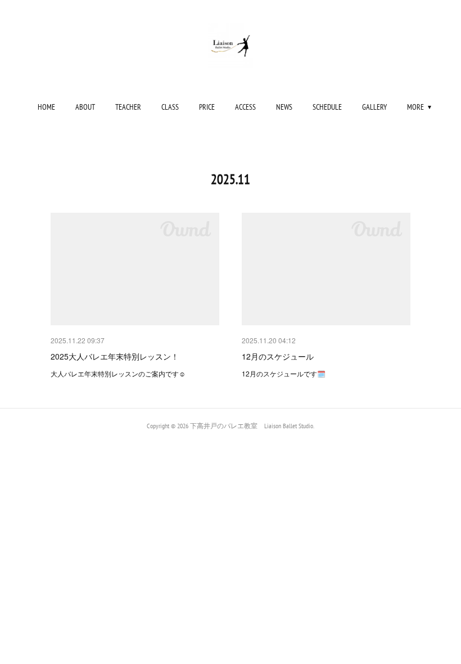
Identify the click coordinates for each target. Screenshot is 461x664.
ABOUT (85, 107)
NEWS (284, 107)
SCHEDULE (327, 107)
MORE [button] (415, 107)
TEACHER (128, 107)
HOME (46, 107)
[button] (46, 107)
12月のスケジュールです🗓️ (284, 373)
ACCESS (245, 107)
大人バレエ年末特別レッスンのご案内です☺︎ (121, 373)
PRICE (207, 107)
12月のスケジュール (278, 356)
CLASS (170, 107)
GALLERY (374, 107)
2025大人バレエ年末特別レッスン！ (115, 356)
